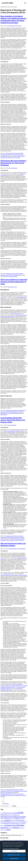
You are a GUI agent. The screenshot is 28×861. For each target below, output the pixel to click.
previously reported (15, 313)
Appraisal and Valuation (12, 410)
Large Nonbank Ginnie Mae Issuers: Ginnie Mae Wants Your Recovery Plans (13, 420)
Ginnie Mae (3, 540)
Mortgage (2, 825)
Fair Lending (22, 821)
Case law (22, 818)
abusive (9, 818)
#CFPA (15, 813)
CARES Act (17, 818)
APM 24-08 (11, 432)
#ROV (5, 414)
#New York (16, 817)
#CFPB (20, 812)
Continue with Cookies (14, 858)
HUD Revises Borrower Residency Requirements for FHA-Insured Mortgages (13, 163)
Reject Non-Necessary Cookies (14, 854)
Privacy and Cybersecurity (17, 154)
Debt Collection (7, 821)
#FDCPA (15, 815)
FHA (4, 276)
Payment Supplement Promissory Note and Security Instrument (12, 685)
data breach (11, 157)
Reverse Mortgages (13, 413)
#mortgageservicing (20, 539)
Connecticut (3, 820)
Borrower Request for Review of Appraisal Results (14, 315)
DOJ (12, 821)
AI (11, 818)
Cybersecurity (4, 157)
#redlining (6, 818)
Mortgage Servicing (14, 540)
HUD (15, 157)
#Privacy (2, 818)
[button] (25, 3)
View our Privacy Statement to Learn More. (11, 848)
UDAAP (8, 830)
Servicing (21, 540)
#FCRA (11, 815)
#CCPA (11, 813)
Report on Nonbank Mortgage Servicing (14, 431)
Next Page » (6, 803)
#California (6, 813)
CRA (11, 820)
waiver (18, 157)
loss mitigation (19, 794)
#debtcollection (5, 815)
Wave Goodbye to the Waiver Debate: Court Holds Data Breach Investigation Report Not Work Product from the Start (13, 19)
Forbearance (6, 823)
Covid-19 (8, 820)
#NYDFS (23, 817)
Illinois (20, 823)
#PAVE (2, 414)
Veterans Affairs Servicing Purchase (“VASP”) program (14, 575)
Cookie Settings (14, 851)
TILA (5, 829)
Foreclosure (13, 823)
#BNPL (2, 813)
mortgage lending (12, 276)
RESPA (11, 827)
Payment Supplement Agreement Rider (14, 686)
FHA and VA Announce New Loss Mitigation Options (13, 544)
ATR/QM (13, 818)
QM (8, 827)
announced (6, 573)
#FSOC (12, 539)
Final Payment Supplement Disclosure (12, 689)
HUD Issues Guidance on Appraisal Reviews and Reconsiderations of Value (14, 281)
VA (1, 796)
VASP (3, 796)
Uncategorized (4, 156)
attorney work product (19, 156)
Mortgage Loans (18, 275)
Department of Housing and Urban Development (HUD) (13, 411)
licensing (23, 823)
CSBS (14, 820)
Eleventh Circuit (16, 821)
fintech (2, 823)
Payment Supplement (15, 795)
